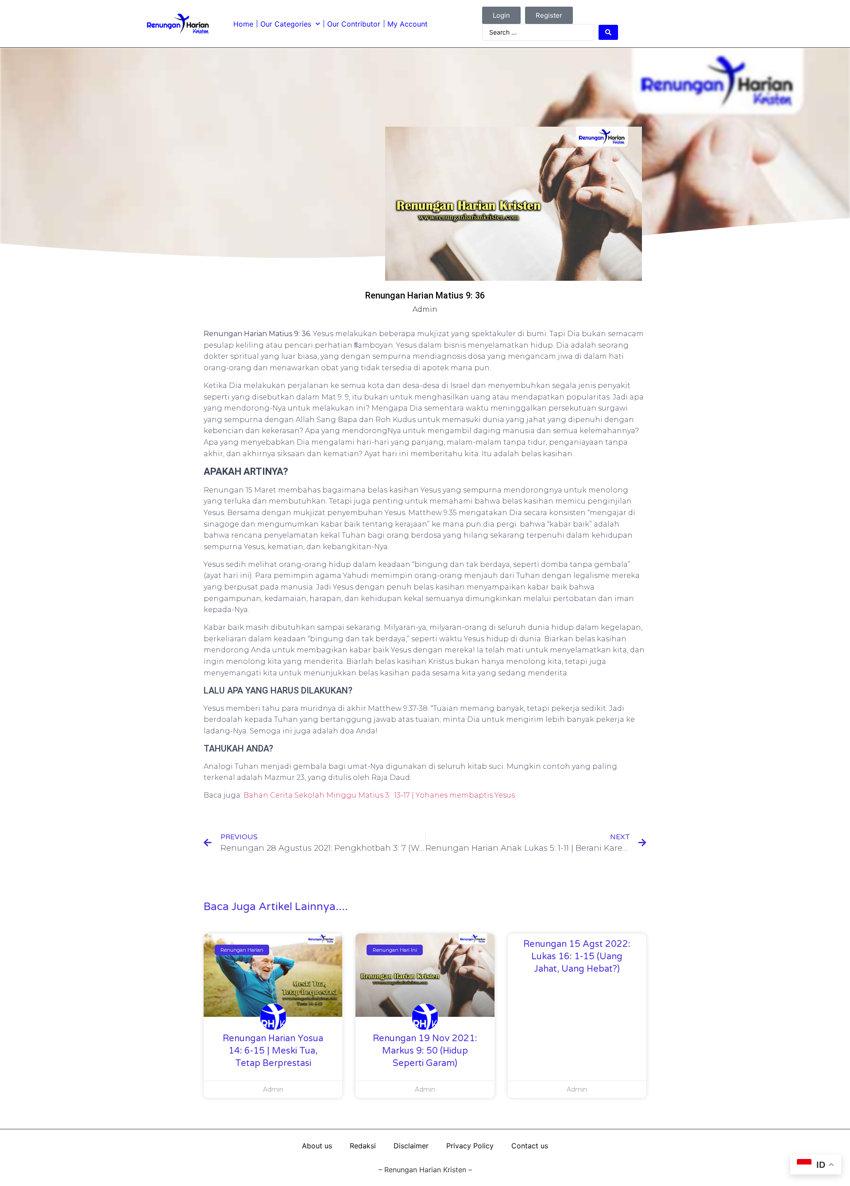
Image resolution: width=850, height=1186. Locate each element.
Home (243, 23)
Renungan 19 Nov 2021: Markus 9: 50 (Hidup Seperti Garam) (425, 1051)
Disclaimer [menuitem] (411, 1145)
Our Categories (285, 23)
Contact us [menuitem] (529, 1145)
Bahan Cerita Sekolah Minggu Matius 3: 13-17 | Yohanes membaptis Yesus (379, 795)
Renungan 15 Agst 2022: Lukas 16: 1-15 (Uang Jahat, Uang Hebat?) (576, 956)
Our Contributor (353, 23)
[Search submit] (608, 32)
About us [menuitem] (317, 1145)
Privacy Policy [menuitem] (470, 1145)
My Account (407, 23)
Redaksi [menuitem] (363, 1145)
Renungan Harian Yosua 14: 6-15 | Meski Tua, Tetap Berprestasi (273, 1051)
